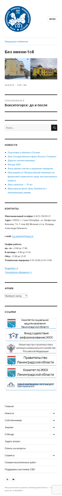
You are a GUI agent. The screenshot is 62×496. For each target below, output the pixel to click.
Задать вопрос (12, 441)
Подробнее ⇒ (11, 268)
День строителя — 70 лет (20, 184)
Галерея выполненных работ (20, 462)
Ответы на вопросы (15, 448)
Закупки (9, 427)
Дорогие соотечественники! (21, 160)
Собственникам (13, 420)
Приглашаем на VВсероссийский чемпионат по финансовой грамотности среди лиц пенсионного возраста (32, 176)
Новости (9, 413)
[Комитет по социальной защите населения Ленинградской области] (31, 324)
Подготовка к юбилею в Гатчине (24, 152)
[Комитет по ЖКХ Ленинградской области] (31, 373)
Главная (9, 406)
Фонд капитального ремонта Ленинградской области (26, 487)
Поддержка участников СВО (20, 469)
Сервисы (10, 455)
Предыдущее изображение (16, 41)
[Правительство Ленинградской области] (31, 360)
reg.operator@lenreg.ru (22, 236)
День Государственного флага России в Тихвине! (32, 156)
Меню (52, 19)
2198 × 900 (22, 85)
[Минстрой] (31, 348)
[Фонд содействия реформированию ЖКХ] (31, 336)
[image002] (31, 385)
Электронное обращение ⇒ (18, 272)
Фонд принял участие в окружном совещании (30, 168)
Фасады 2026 (14, 164)
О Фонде (9, 434)
